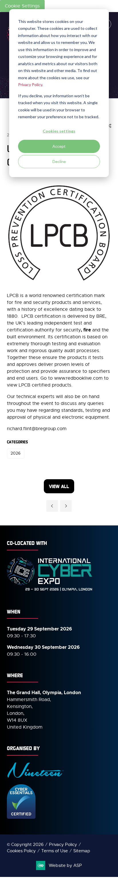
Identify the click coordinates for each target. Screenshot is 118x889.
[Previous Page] (52, 506)
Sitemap (81, 850)
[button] (109, 126)
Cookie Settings (22, 6)
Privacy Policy (30, 84)
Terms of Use (54, 850)
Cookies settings (59, 131)
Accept (59, 146)
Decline (59, 161)
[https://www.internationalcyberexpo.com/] (50, 590)
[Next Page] (66, 506)
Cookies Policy (21, 850)
